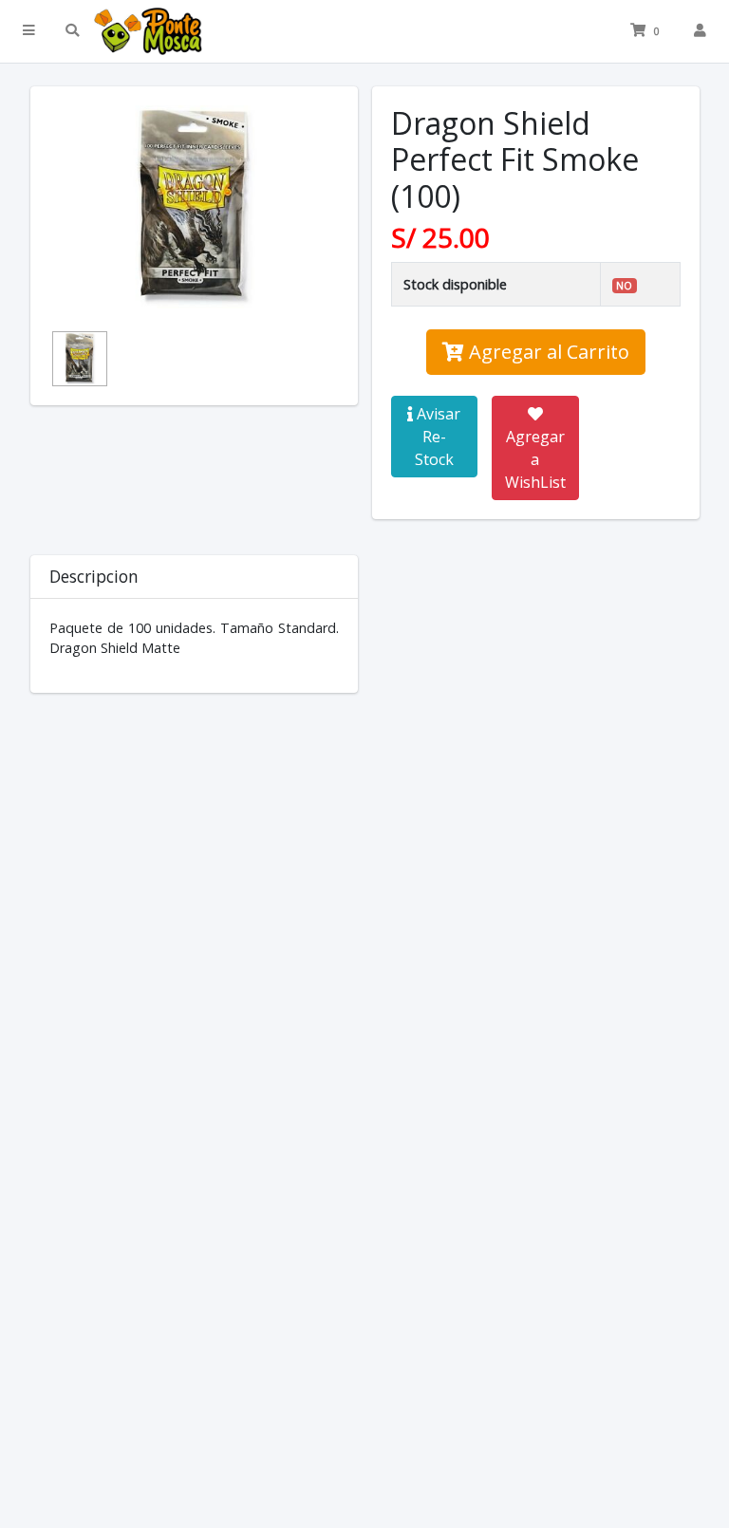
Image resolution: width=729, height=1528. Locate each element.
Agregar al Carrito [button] (546, 351)
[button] (29, 31)
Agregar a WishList (535, 459)
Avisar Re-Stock (436, 436)
